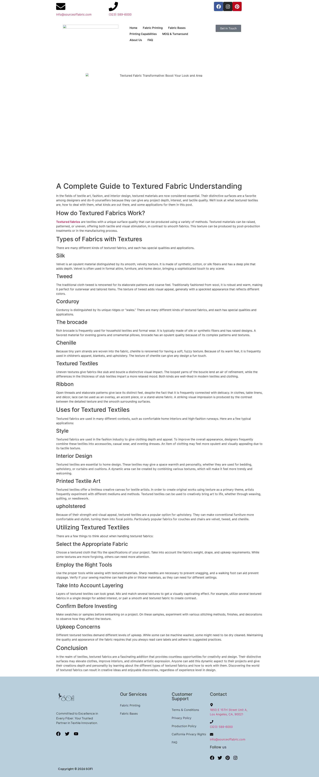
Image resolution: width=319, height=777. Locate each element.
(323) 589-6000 (120, 14)
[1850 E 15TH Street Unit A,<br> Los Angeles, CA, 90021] (211, 704)
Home (133, 28)
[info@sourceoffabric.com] (60, 6)
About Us (136, 40)
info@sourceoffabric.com (74, 14)
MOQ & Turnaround (175, 34)
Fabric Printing (153, 28)
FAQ (150, 40)
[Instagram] (227, 6)
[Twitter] (220, 758)
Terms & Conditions (185, 710)
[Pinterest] (237, 6)
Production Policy (184, 726)
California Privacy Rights (189, 734)
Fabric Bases (177, 28)
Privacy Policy (181, 718)
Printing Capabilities (143, 34)
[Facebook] (218, 6)
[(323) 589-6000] (113, 6)
